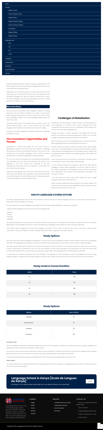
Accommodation (10, 69)
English (33, 402)
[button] (97, 78)
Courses (7, 7)
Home (7, 4)
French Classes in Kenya (15, 14)
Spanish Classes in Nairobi (15, 21)
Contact (7, 73)
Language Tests (9, 40)
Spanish (33, 411)
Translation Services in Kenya (62, 402)
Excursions (8, 66)
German (33, 413)
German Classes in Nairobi (15, 25)
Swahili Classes (12, 17)
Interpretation (9, 62)
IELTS (9, 43)
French (33, 408)
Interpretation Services (60, 405)
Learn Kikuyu (11, 28)
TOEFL (10, 54)
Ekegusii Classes (12, 32)
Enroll (90, 381)
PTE (9, 50)
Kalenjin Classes (12, 36)
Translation (8, 59)
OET (9, 47)
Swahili (33, 405)
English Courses (12, 10)
